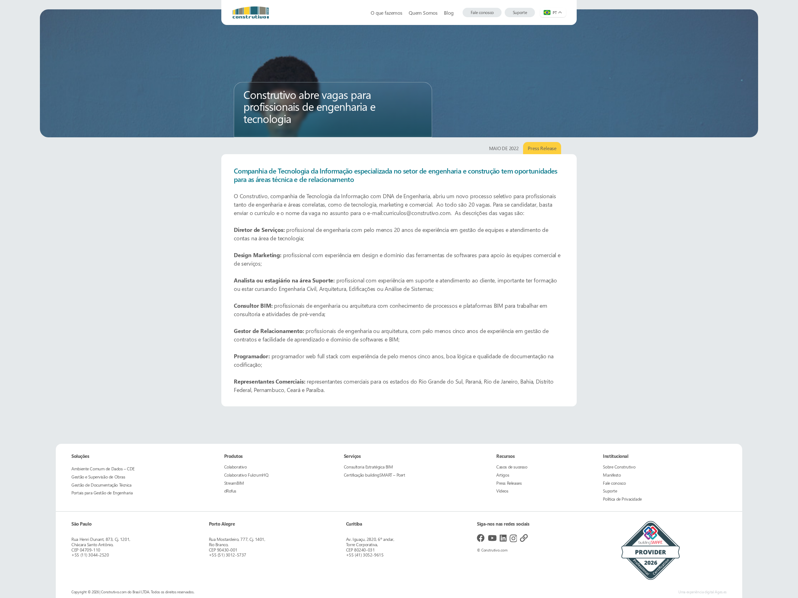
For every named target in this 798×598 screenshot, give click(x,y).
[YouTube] (492, 538)
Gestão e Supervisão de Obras (98, 477)
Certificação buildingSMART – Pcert (374, 475)
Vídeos (502, 491)
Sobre (619, 467)
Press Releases (509, 483)
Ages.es (720, 592)
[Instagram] (513, 538)
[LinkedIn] (503, 538)
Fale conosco (614, 483)
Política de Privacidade (622, 499)
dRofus (230, 491)
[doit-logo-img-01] (250, 12)
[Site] (524, 538)
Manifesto (612, 475)
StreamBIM (234, 483)
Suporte (610, 491)
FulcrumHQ (246, 475)
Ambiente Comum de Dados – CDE (103, 469)
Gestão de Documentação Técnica (101, 485)
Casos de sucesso (511, 467)
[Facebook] (481, 538)
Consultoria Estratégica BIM (368, 467)
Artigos (502, 475)
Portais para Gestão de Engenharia (101, 493)
